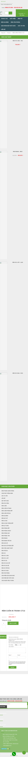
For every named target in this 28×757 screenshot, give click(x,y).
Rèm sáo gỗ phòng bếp (8, 545)
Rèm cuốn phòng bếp (7, 510)
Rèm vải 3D (4, 560)
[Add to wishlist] (7, 626)
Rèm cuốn (4, 505)
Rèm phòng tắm (6, 535)
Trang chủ (3, 32)
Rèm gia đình (5, 515)
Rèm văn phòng (6, 573)
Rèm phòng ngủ (6, 533)
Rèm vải (4, 553)
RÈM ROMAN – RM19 (17, 151)
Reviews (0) (3, 636)
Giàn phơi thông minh (7, 493)
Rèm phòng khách (6, 530)
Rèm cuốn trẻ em (6, 513)
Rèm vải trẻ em (5, 568)
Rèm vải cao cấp (6, 563)
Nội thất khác (5, 500)
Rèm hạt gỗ (5, 518)
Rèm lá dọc (4, 520)
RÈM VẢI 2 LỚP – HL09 (17, 262)
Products (9, 32)
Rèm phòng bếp (6, 528)
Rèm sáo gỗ (5, 543)
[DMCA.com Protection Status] (5, 748)
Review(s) (11, 614)
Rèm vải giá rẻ (5, 565)
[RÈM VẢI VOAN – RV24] (3, 427)
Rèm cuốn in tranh (6, 508)
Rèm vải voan (5, 570)
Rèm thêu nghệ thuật (7, 548)
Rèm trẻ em (5, 550)
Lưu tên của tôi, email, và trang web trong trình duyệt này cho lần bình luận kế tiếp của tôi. (17, 663)
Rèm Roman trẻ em (6, 540)
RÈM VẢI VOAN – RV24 (18, 373)
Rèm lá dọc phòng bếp (7, 523)
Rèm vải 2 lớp (5, 558)
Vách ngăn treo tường (8, 580)
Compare (3, 626)
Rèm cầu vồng (5, 503)
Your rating (11, 644)
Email (19, 655)
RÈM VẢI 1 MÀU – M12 (18, 40)
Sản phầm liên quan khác (8, 575)
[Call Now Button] (14, 754)
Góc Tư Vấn (5, 495)
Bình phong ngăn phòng (8, 490)
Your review (11, 646)
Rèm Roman (4, 538)
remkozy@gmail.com (7, 745)
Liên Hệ (3, 498)
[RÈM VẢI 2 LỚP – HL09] (3, 316)
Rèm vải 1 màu (5, 555)
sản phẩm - (22, 13)
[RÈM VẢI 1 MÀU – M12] (3, 94)
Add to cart (13, 623)
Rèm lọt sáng (5, 525)
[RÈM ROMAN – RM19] (3, 205)
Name (10, 655)
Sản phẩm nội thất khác (8, 578)
